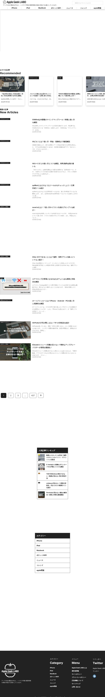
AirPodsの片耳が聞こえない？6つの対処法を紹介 (50, 323)
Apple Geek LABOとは (79, 668)
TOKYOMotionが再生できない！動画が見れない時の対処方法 (56, 476)
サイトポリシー (77, 674)
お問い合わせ (76, 687)
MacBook (42, 8)
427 (33, 395)
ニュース (69, 8)
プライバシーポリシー (79, 677)
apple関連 (97, 8)
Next (89, 30)
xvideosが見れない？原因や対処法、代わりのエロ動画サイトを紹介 (56, 485)
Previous (15, 30)
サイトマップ (76, 683)
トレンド (83, 8)
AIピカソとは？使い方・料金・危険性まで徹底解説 (51, 141)
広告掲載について (77, 680)
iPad (28, 8)
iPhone (14, 8)
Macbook (40, 550)
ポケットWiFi (56, 8)
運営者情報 (75, 671)
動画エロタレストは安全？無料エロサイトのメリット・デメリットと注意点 (56, 457)
